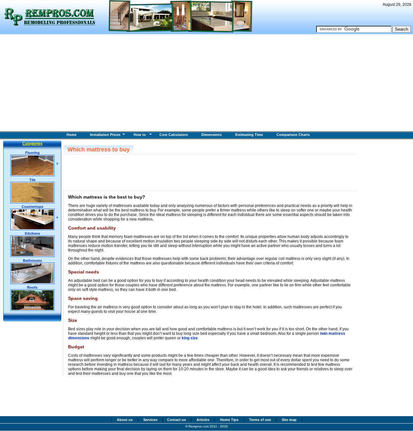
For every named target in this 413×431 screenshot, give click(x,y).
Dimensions (211, 135)
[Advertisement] (206, 82)
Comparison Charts (293, 135)
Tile (32, 180)
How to (140, 135)
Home (71, 135)
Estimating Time (249, 135)
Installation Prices (105, 135)
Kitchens (32, 233)
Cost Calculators (173, 135)
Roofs (32, 287)
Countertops (32, 207)
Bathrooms (32, 260)
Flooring (32, 153)
